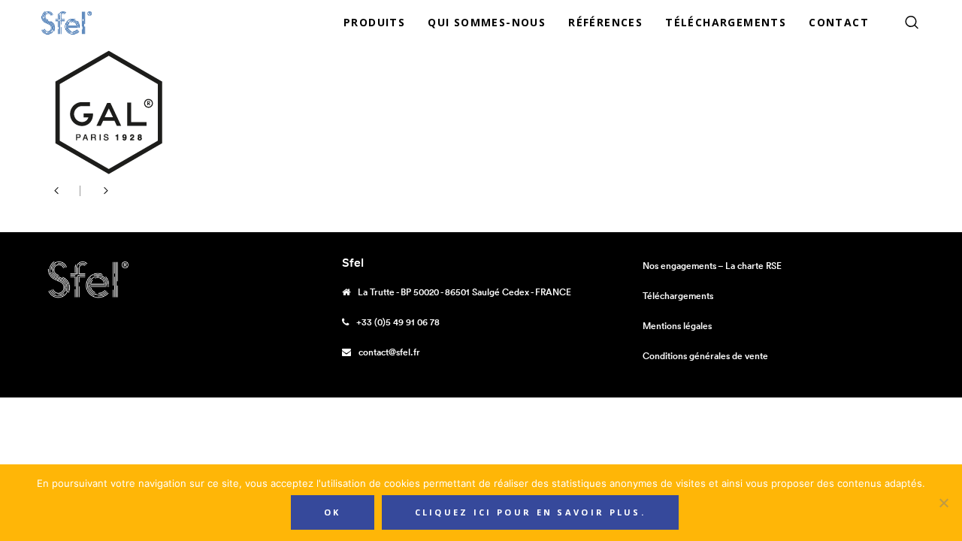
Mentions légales (677, 325)
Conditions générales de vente (705, 355)
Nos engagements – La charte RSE (712, 265)
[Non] (943, 502)
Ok (332, 512)
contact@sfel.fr (389, 352)
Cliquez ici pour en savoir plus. (530, 512)
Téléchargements (678, 295)
